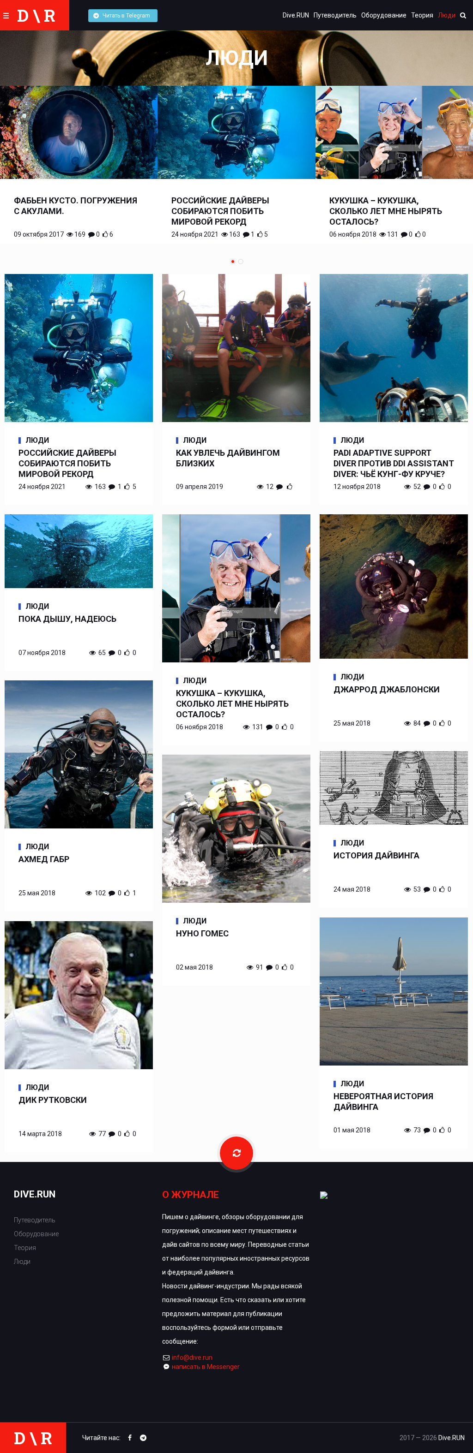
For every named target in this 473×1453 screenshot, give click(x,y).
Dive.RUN (296, 15)
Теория (422, 15)
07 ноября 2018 (42, 652)
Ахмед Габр (43, 859)
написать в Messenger (206, 1366)
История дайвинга (376, 855)
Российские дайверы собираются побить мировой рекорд (220, 211)
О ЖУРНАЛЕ (190, 1194)
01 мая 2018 (352, 1130)
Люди (446, 15)
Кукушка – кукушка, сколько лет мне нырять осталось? (385, 211)
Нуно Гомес (202, 933)
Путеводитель (335, 15)
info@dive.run (192, 1357)
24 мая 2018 (352, 889)
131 (392, 234)
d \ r (36, 15)
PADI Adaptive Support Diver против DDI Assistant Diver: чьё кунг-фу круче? (394, 463)
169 (79, 234)
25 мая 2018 (352, 723)
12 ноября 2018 (357, 486)
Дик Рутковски (52, 1100)
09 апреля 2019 (199, 486)
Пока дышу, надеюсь (67, 619)
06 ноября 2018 (352, 234)
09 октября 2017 (39, 234)
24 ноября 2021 (194, 234)
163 (234, 234)
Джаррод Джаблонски (387, 689)
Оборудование (383, 15)
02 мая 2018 (194, 967)
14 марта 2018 (40, 1133)
